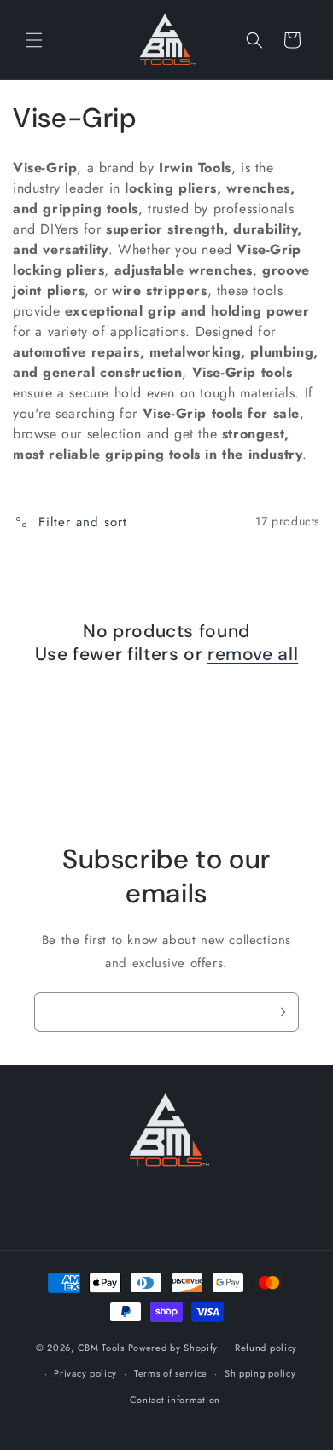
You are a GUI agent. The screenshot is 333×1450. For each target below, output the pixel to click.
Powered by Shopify (173, 1347)
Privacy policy (85, 1373)
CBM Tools (101, 1347)
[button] (34, 40)
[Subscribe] (279, 1012)
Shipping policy (260, 1373)
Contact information (175, 1399)
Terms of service (170, 1373)
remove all (252, 654)
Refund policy (266, 1347)
